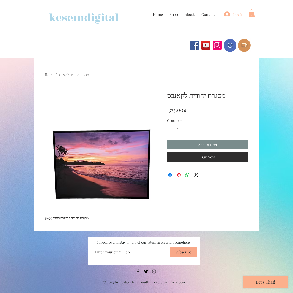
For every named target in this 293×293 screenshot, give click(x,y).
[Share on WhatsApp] (187, 175)
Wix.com (178, 282)
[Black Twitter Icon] (146, 271)
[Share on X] (196, 175)
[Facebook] (194, 45)
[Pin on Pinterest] (179, 175)
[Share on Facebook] (170, 175)
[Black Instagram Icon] (154, 271)
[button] (251, 13)
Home (49, 74)
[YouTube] (205, 45)
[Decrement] (171, 129)
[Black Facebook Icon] (138, 271)
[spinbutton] (178, 129)
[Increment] (184, 129)
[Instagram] (217, 45)
